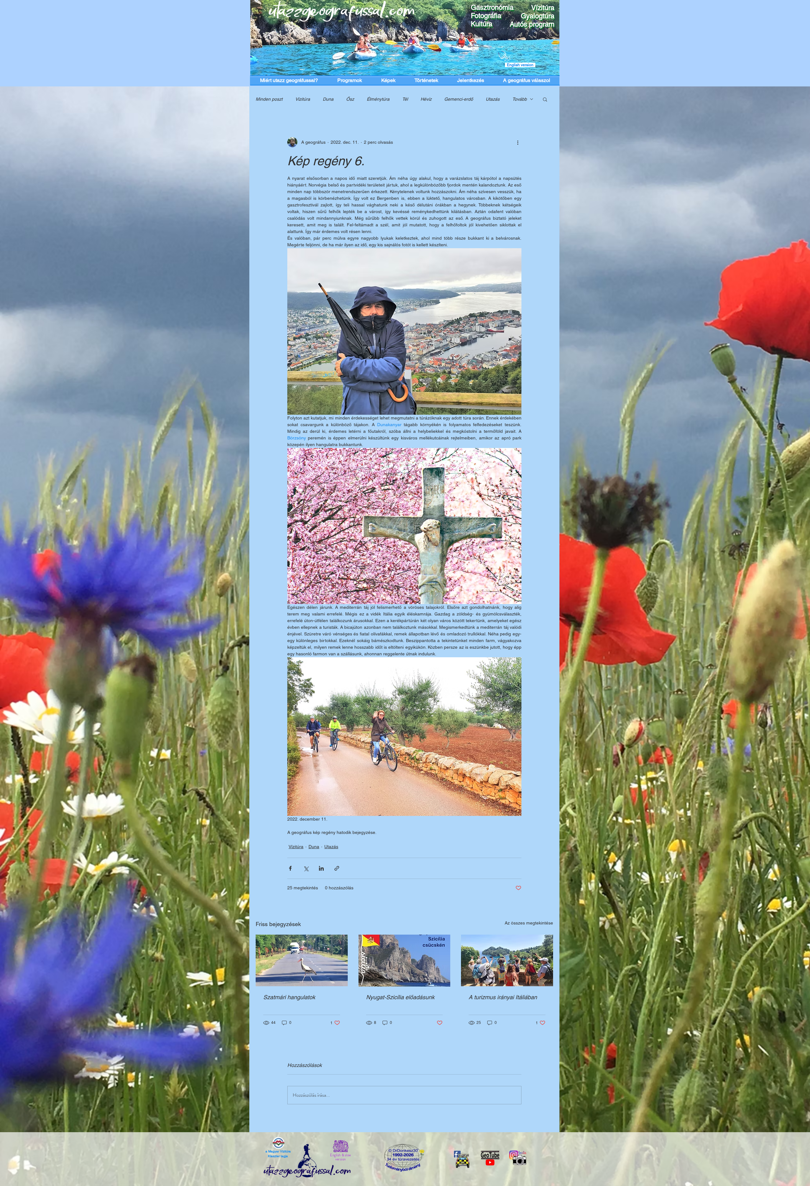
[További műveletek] (517, 142)
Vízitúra (302, 99)
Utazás (493, 99)
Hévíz (426, 99)
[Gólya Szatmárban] (302, 960)
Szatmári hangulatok (289, 997)
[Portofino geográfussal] (507, 960)
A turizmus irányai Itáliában (503, 997)
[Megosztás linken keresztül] (337, 868)
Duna (328, 99)
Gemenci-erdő (458, 99)
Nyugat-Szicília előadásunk (400, 997)
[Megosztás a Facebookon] (290, 868)
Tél (405, 99)
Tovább (519, 99)
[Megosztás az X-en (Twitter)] (306, 868)
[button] (545, 99)
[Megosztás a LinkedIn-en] (321, 868)
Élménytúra (378, 99)
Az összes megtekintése (529, 922)
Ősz (350, 99)
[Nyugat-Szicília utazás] (404, 961)
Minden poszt (269, 99)
